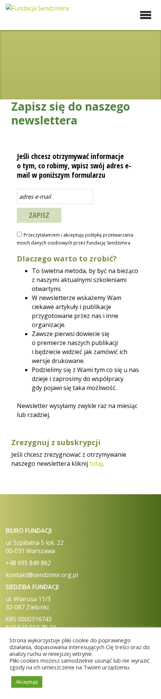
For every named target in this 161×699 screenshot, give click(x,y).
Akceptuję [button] (27, 681)
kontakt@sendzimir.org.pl (42, 575)
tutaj (96, 463)
